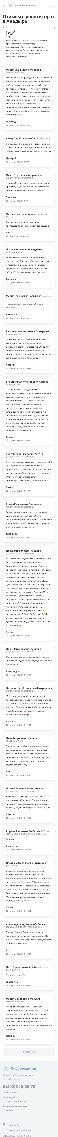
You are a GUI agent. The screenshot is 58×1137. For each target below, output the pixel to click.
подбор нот (42, 138)
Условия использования (19, 1130)
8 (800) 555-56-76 (19, 1086)
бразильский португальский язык (25, 926)
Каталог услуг (10, 1097)
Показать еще (29, 1052)
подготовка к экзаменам (20, 177)
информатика (14, 252)
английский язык (16, 72)
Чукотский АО (13, 1125)
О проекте (8, 1110)
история (11, 865)
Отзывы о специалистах (15, 1101)
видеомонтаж (15, 740)
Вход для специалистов (15, 1106)
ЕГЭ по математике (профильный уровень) (27, 832)
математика (14, 384)
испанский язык (15, 333)
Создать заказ (10, 1092)
